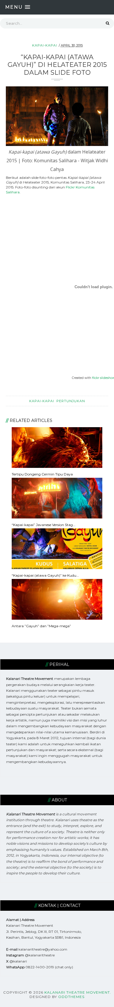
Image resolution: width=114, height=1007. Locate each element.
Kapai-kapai (44, 45)
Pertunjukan (70, 401)
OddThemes (71, 996)
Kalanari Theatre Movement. (77, 992)
